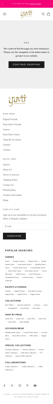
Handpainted (12, 308)
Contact (6, 150)
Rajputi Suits (9, 294)
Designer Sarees (19, 261)
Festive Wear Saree (20, 268)
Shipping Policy (10, 180)
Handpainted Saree (12, 277)
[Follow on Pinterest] (27, 385)
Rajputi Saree (33, 261)
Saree (7, 261)
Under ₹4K (42, 319)
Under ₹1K (9, 319)
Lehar (45, 305)
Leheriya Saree (27, 277)
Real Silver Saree (11, 134)
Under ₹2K (20, 319)
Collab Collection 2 (28, 366)
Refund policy (9, 190)
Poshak (8, 291)
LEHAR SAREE (35, 4)
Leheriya (37, 305)
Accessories (24, 308)
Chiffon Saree (20, 274)
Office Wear (33, 336)
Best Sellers (9, 305)
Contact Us (8, 185)
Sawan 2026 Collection (23, 356)
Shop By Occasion (12, 139)
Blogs (5, 200)
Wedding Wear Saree (12, 332)
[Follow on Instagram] (19, 385)
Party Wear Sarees (31, 271)
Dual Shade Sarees (25, 264)
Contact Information (12, 195)
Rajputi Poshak (10, 119)
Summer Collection (23, 305)
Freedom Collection (12, 349)
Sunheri (6, 144)
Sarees (6, 129)
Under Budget (24, 322)
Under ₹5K (12, 322)
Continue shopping (26, 64)
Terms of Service (11, 174)
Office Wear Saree (14, 271)
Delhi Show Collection (28, 353)
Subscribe (14, 236)
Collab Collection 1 (12, 366)
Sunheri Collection (28, 349)
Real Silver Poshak (12, 124)
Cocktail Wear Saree (37, 268)
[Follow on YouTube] (35, 385)
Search (6, 164)
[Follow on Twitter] (12, 385)
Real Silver (36, 308)
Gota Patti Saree (35, 274)
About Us (7, 169)
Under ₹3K (31, 319)
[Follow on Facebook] (4, 385)
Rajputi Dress (22, 294)
